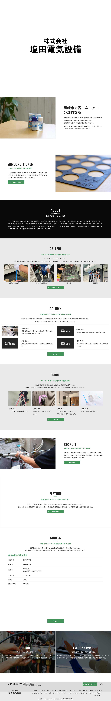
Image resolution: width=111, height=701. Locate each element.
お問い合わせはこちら (97, 5)
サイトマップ (98, 695)
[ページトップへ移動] (101, 684)
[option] (15, 274)
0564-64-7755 (27, 560)
